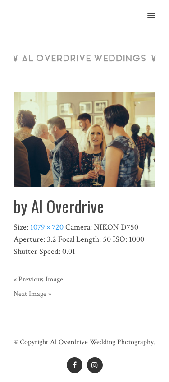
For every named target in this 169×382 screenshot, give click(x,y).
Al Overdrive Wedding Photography (101, 342)
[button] (156, 9)
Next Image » (32, 294)
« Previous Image (38, 279)
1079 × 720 (47, 227)
